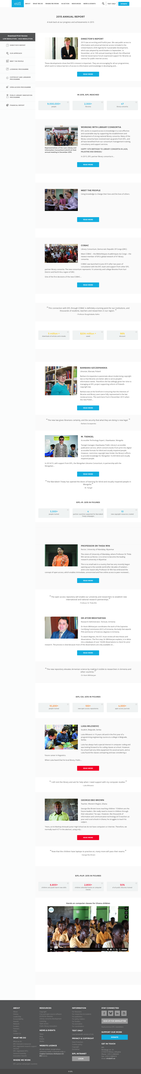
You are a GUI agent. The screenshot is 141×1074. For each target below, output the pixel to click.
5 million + (54, 333)
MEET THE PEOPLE (17, 61)
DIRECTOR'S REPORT (17, 45)
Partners (16, 1029)
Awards (16, 1021)
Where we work (52, 4)
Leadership (17, 1016)
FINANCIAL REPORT (17, 105)
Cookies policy (77, 1044)
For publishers (77, 1016)
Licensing (43, 1021)
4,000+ (122, 706)
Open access (44, 1024)
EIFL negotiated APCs (20, 1051)
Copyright (43, 1012)
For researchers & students (81, 1014)
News (41, 1034)
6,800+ (54, 884)
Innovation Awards (20, 1056)
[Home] (18, 3)
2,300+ (88, 103)
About (27, 4)
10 (122, 511)
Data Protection (77, 1042)
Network (16, 1024)
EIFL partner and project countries (25, 1064)
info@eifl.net (110, 1058)
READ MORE (88, 74)
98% (122, 333)
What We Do (38, 4)
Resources (76, 4)
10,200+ (54, 706)
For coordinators (78, 1026)
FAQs (15, 1031)
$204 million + (88, 333)
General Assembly (19, 1053)
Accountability (18, 1019)
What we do (17, 1041)
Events (42, 1039)
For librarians (77, 1012)
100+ (88, 706)
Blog (41, 1036)
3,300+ (54, 511)
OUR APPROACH (16, 53)
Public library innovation (48, 1026)
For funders (76, 1021)
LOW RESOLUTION (10, 39)
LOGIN (81, 1059)
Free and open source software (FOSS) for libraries (51, 1015)
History (15, 1014)
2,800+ (88, 884)
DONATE (124, 4)
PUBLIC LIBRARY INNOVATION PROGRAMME (21, 96)
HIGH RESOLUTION (25, 39)
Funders (16, 1026)
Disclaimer (76, 1049)
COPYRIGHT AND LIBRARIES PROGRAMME (20, 78)
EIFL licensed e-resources (22, 1044)
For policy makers (78, 1019)
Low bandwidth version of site (83, 1034)
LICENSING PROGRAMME (19, 69)
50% (122, 884)
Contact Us (17, 1033)
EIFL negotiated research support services (25, 1047)
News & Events (89, 4)
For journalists (77, 1024)
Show (68, 102)
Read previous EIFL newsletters (112, 1027)
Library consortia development (50, 1019)
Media (42, 1041)
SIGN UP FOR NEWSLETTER (114, 1021)
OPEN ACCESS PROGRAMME (20, 87)
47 (122, 103)
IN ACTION (65, 4)
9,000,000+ (54, 103)
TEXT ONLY (111, 4)
